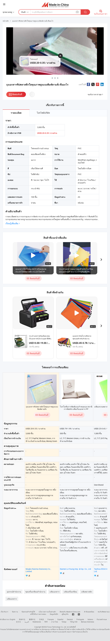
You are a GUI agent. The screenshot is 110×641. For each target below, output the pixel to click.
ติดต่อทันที (17, 94)
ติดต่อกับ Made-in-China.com (70, 612)
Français (50, 619)
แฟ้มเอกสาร (55, 591)
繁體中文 (32, 619)
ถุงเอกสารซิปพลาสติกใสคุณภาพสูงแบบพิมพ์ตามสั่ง (42, 407)
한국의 (18, 622)
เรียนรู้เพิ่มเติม (12, 223)
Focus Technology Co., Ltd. (57, 627)
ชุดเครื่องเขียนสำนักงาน (35, 591)
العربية (27, 622)
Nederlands (37, 622)
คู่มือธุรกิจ (65, 614)
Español (60, 619)
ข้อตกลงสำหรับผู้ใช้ (28, 612)
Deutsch (70, 619)
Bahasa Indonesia (87, 622)
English (12, 619)
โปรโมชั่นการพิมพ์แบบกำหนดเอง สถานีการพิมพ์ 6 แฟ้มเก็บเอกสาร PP (76, 407)
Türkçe (64, 622)
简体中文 (22, 619)
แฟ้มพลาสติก (86, 591)
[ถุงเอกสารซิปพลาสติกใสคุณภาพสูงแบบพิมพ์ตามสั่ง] (42, 389)
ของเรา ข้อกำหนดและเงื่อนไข (77, 632)
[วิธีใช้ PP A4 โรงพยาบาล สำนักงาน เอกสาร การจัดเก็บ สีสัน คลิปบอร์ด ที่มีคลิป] (55, 78)
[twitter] (79, 614)
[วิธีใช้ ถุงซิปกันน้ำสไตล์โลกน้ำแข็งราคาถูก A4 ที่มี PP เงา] (57, 78)
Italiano (90, 619)
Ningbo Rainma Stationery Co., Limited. (38, 570)
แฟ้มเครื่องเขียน (70, 591)
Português (80, 619)
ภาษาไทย (54, 622)
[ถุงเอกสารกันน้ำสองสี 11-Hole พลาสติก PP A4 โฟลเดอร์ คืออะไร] (52, 78)
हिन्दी (46, 622)
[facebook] (73, 614)
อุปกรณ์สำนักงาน (14, 591)
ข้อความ (15, 612)
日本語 (41, 619)
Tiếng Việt (73, 622)
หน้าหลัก (6, 21)
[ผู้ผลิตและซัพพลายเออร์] (55, 4)
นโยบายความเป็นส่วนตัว (47, 612)
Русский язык (102, 619)
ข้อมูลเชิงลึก (54, 614)
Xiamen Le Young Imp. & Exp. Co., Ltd (75, 569)
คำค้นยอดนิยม (89, 612)
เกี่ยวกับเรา (4, 612)
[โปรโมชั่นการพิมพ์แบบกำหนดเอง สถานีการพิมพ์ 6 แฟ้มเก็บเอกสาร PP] (76, 389)
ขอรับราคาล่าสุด (95, 94)
